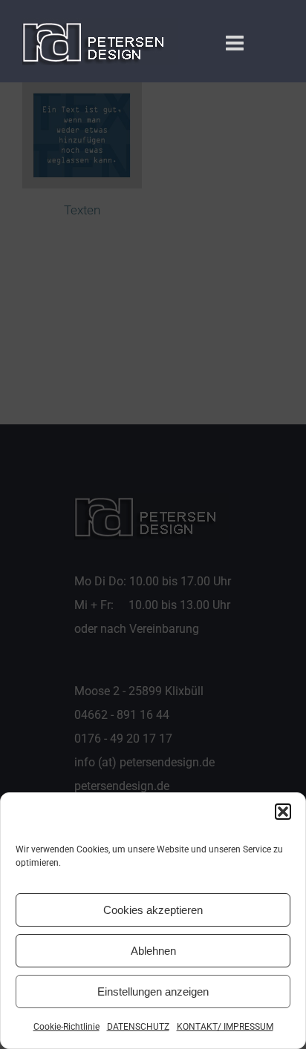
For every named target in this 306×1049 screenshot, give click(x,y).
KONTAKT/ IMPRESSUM (225, 1027)
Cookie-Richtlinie (66, 1027)
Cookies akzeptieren (153, 910)
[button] (283, 811)
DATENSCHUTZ (138, 1027)
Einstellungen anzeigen (153, 991)
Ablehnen (153, 950)
